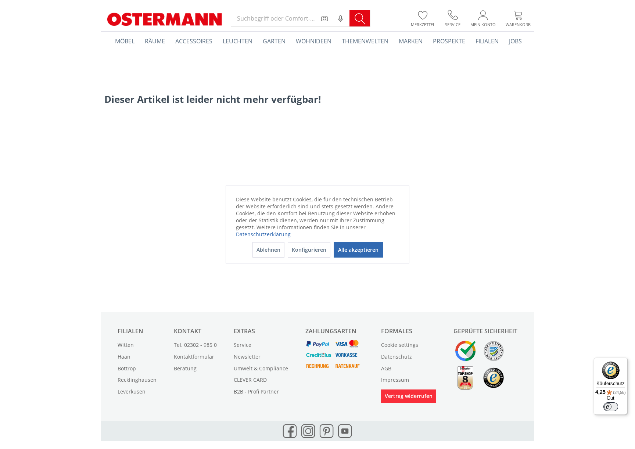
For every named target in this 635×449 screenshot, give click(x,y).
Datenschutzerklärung (263, 234)
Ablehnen (268, 249)
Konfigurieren (309, 249)
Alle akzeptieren (358, 249)
